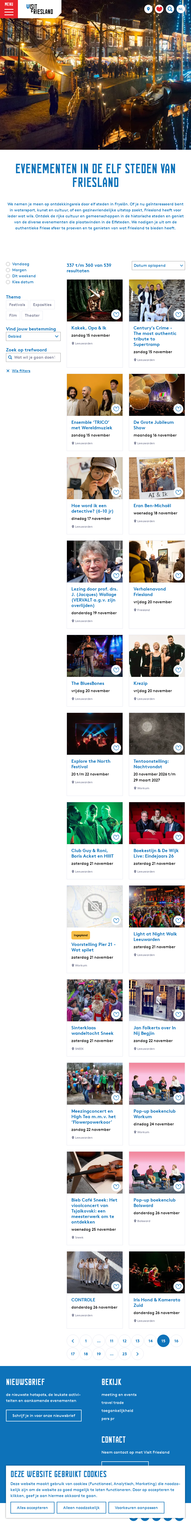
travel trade (112, 1402)
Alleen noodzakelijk (81, 1507)
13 (138, 1342)
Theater (32, 315)
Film (13, 315)
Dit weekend (24, 276)
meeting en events (119, 1394)
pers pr (107, 1418)
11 (112, 1342)
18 (86, 1355)
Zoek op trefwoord (26, 349)
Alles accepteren (32, 1507)
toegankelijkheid (117, 1410)
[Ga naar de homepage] (40, 9)
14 (150, 1342)
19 (99, 1355)
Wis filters (21, 370)
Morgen (19, 270)
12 (125, 1342)
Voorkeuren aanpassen (136, 1507)
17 (73, 1355)
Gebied (14, 336)
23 (125, 1355)
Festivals (17, 304)
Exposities (42, 304)
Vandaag (20, 264)
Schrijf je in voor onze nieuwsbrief (43, 1415)
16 (176, 1342)
